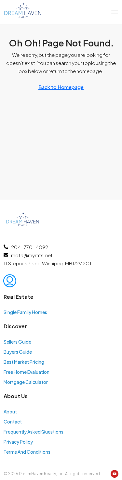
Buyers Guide (18, 352)
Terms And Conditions (27, 452)
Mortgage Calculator (26, 382)
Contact (13, 421)
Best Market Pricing (24, 362)
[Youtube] (114, 474)
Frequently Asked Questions (33, 432)
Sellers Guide (17, 342)
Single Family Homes (25, 312)
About (10, 411)
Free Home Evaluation (26, 372)
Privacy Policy (18, 442)
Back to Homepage (61, 87)
